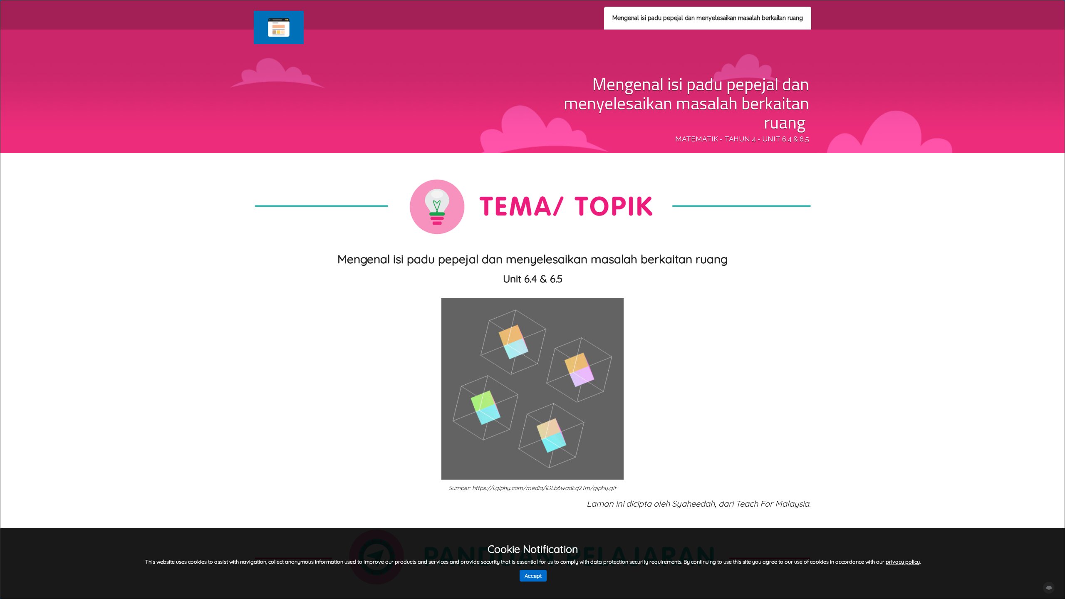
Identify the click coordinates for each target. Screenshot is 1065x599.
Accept (533, 575)
